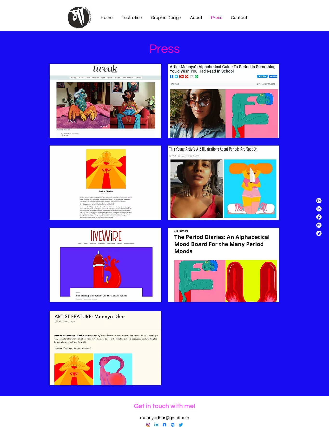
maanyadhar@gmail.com (164, 417)
